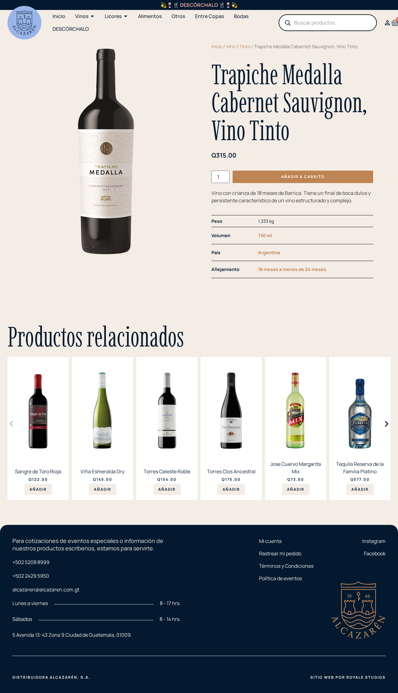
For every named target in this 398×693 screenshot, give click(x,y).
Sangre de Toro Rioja (38, 471)
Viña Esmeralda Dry (102, 471)
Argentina (269, 252)
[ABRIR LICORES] (125, 16)
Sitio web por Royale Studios (348, 677)
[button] (11, 424)
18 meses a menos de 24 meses (292, 269)
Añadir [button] (38, 489)
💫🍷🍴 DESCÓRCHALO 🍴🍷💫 (199, 5)
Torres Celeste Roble (167, 471)
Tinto (244, 46)
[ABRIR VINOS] (92, 16)
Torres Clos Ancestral (231, 471)
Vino (230, 46)
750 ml (265, 235)
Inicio (216, 46)
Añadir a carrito (303, 176)
